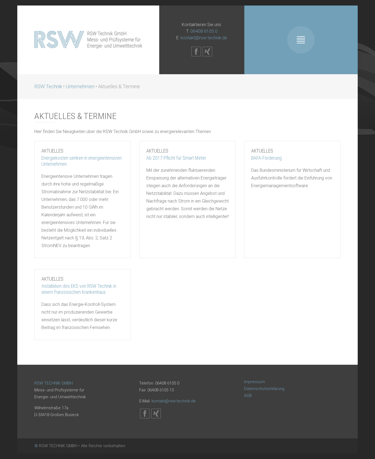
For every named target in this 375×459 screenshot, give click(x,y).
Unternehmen (80, 86)
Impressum (254, 381)
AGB (248, 395)
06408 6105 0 (204, 31)
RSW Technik (48, 86)
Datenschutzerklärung (264, 388)
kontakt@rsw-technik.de (204, 37)
